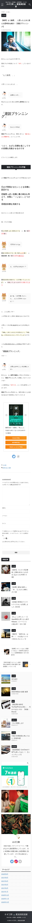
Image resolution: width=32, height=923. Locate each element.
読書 (9, 468)
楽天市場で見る (16, 442)
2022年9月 (4, 874)
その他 (4, 465)
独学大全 (5, 468)
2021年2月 (4, 888)
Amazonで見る (16, 438)
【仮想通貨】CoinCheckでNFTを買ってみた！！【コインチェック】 (21, 752)
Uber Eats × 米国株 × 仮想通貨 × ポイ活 (16, 917)
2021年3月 (4, 884)
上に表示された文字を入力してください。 (14, 541)
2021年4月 (4, 881)
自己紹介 (15, 679)
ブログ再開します (18, 723)
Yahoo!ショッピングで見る (16, 447)
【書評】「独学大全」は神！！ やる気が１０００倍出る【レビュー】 (20, 636)
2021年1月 (4, 892)
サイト (4, 523)
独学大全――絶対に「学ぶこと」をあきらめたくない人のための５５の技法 (15, 430)
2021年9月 (4, 877)
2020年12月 (5, 895)
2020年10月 (5, 902)
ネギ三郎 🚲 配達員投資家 (16, 5)
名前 (4, 508)
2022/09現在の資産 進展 (20, 691)
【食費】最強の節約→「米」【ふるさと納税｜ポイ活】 (20, 589)
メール (4, 515)
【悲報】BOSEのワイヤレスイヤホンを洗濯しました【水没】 (20, 604)
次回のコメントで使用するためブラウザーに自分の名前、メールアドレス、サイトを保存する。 (15, 533)
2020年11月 (5, 899)
